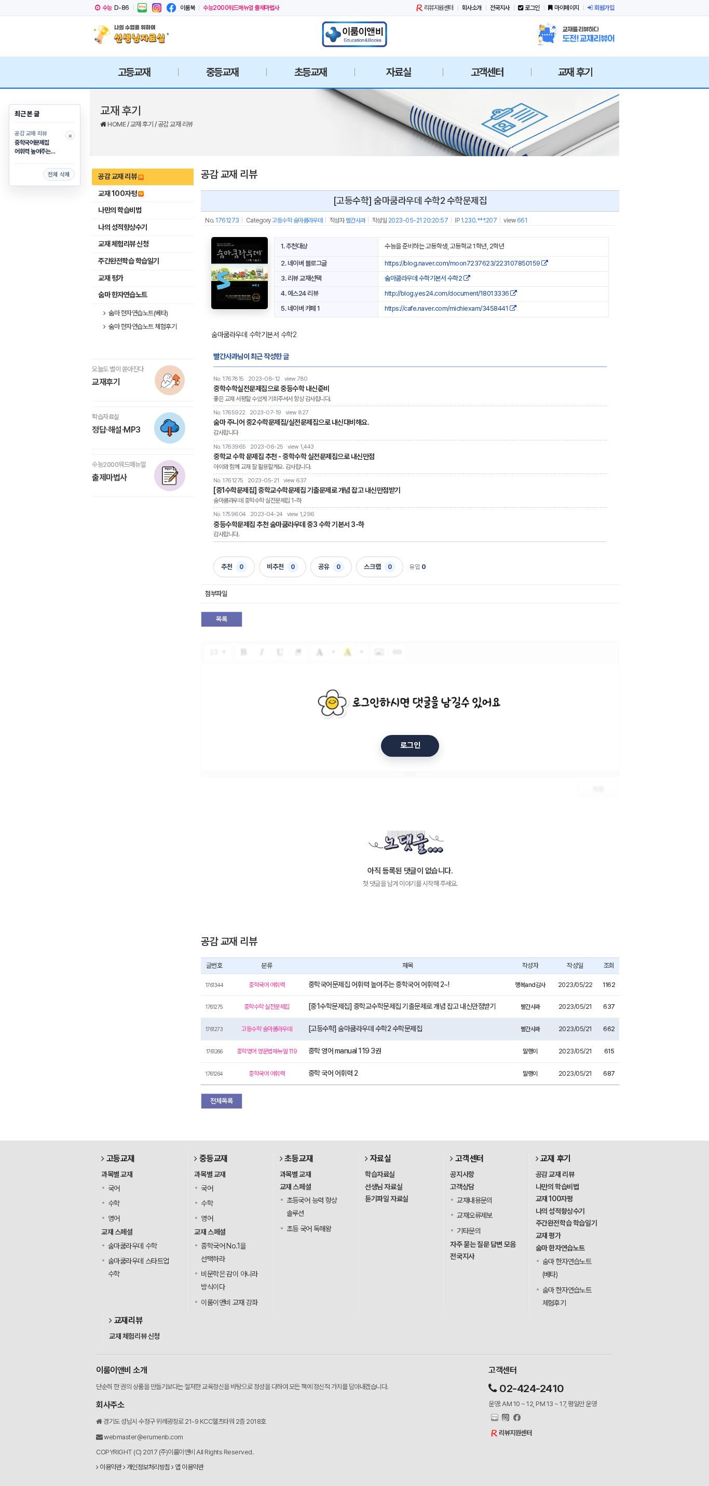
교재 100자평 (117, 193)
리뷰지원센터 (439, 7)
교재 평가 (111, 278)
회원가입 (604, 8)
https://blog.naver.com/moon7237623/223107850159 (463, 263)
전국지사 (500, 8)
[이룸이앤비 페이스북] (171, 7)
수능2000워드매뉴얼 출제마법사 (241, 8)
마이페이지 (566, 8)
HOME (117, 124)
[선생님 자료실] (134, 34)
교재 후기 (142, 124)
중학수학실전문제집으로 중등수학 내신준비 (271, 388)
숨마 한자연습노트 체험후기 (142, 326)
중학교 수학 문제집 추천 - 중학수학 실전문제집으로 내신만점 (294, 456)
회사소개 (472, 8)
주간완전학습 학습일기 (128, 261)
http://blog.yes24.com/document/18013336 (447, 293)
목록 (221, 619)
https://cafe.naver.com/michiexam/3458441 (447, 308)
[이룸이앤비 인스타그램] (156, 7)
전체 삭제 (59, 174)
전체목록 (221, 1101)
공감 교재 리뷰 (175, 124)
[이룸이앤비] (354, 34)
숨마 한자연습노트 (122, 294)
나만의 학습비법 (119, 210)
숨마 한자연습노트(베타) (137, 313)
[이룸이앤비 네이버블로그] (142, 7)
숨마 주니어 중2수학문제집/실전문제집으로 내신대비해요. (291, 422)
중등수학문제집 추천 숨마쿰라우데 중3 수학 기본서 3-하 (288, 524)
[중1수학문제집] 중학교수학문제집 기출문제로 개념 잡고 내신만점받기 (307, 490)
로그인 (532, 8)
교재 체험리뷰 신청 (123, 244)
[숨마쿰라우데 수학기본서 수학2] (239, 273)
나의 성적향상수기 (122, 227)
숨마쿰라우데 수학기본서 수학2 (424, 278)
